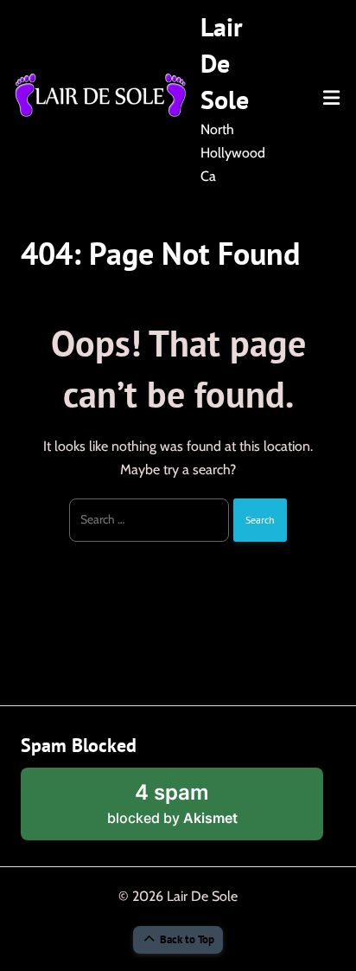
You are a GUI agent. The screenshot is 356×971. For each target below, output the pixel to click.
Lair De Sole (224, 63)
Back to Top (187, 939)
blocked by (195, 810)
